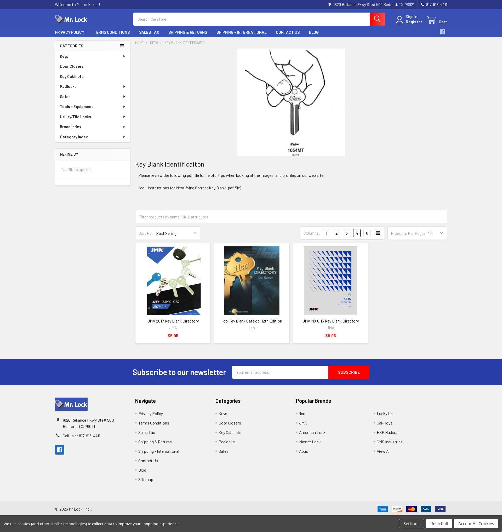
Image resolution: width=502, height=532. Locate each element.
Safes (65, 96)
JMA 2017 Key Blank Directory (173, 320)
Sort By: (146, 233)
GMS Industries (390, 441)
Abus (303, 451)
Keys (64, 56)
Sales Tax (149, 32)
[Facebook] (442, 32)
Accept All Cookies (476, 524)
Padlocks (68, 86)
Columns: (312, 232)
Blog (314, 32)
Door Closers (72, 66)
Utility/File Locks (75, 116)
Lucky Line (386, 413)
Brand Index (70, 126)
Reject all (439, 524)
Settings (411, 524)
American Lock (312, 432)
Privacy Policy (69, 32)
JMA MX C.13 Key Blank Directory (331, 320)
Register (414, 21)
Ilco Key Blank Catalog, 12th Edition (251, 320)
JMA (303, 422)
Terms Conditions (112, 32)
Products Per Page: (408, 233)
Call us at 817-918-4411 (81, 435)
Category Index (74, 136)
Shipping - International (241, 32)
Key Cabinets (72, 76)
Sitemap (145, 479)
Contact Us (288, 32)
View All (383, 451)
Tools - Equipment (76, 106)
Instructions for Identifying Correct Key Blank (187, 187)
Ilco (302, 413)
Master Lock (310, 441)
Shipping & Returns (187, 32)
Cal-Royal (385, 422)
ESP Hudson (387, 432)
